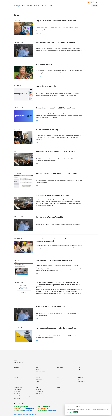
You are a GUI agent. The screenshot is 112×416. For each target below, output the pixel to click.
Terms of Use (17, 393)
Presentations (60, 367)
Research (29, 5)
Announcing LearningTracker (46, 86)
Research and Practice (40, 371)
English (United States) (21, 403)
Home (23, 5)
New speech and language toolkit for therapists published (56, 328)
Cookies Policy (17, 389)
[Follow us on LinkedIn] (22, 362)
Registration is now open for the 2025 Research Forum (55, 108)
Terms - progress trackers (20, 395)
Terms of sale (17, 398)
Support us (45, 5)
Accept (75, 412)
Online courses (81, 381)
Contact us (16, 367)
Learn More (69, 412)
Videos (37, 369)
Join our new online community (47, 130)
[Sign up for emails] (15, 362)
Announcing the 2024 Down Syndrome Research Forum (55, 151)
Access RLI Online (39, 391)
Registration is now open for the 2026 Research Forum (55, 42)
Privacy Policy (17, 391)
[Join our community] (18, 362)
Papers (79, 367)
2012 (79, 369)
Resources (36, 5)
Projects (37, 381)
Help (37, 387)
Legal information (18, 387)
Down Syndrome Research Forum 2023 (50, 217)
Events (58, 387)
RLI (78, 379)
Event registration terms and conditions (23, 396)
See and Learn (81, 383)
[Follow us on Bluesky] (20, 362)
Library (37, 367)
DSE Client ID (38, 389)
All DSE (94, 5)
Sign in (91, 2)
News (51, 5)
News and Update (39, 373)
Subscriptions (39, 393)
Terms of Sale (34, 414)
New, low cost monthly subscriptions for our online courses (57, 173)
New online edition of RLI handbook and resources (54, 260)
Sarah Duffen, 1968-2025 (44, 64)
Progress (16, 377)
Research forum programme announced (50, 306)
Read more (38, 33)
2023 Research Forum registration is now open (52, 195)
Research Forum (39, 379)
